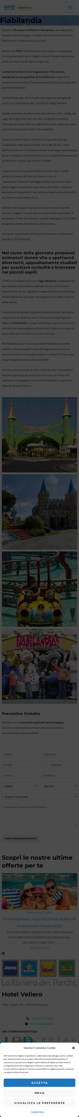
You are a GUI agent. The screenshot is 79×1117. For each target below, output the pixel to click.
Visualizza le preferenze (39, 1103)
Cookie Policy (37, 1111)
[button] (73, 1048)
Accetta (39, 1082)
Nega (39, 1093)
